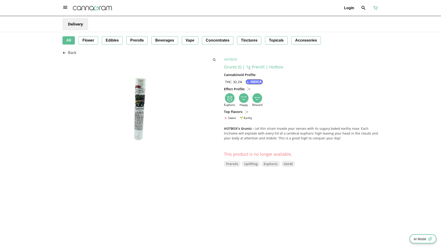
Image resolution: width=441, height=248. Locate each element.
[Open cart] (375, 8)
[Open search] (363, 8)
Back (72, 53)
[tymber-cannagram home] (92, 8)
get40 (288, 164)
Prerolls (232, 164)
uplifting (251, 164)
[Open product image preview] (214, 59)
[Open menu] (65, 7)
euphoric (271, 164)
